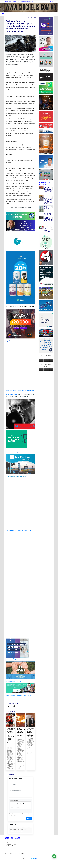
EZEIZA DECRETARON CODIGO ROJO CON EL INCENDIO (20, 732)
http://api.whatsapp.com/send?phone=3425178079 (20, 391)
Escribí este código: (14, 800)
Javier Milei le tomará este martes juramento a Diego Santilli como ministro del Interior (30, 732)
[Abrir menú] (3, 14)
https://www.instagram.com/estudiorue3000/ (19, 530)
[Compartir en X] (11, 706)
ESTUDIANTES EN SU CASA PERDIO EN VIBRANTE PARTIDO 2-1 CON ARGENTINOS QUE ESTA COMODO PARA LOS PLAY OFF (10, 735)
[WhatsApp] (52, 1)
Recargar (28, 810)
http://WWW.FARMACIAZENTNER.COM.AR (18, 695)
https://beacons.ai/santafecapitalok (13, 451)
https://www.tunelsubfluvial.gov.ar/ (16, 476)
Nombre (10, 782)
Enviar (29, 818)
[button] (50, 1)
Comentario (11, 787)
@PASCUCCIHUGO (20, 395)
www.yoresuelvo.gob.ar (12, 659)
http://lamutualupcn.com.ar (13, 681)
